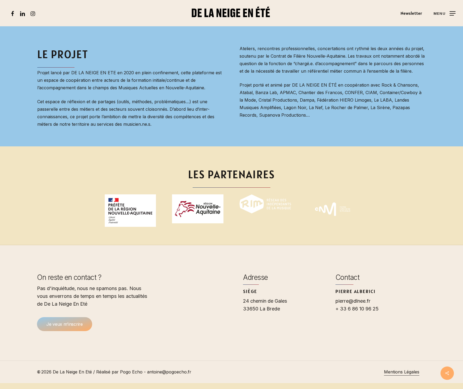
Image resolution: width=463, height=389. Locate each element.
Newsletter (411, 13)
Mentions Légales (401, 372)
